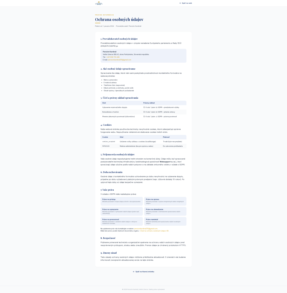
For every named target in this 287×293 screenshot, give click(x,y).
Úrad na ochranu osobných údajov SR (154, 231)
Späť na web (187, 3)
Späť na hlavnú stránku (145, 272)
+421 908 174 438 (113, 57)
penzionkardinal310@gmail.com (119, 60)
